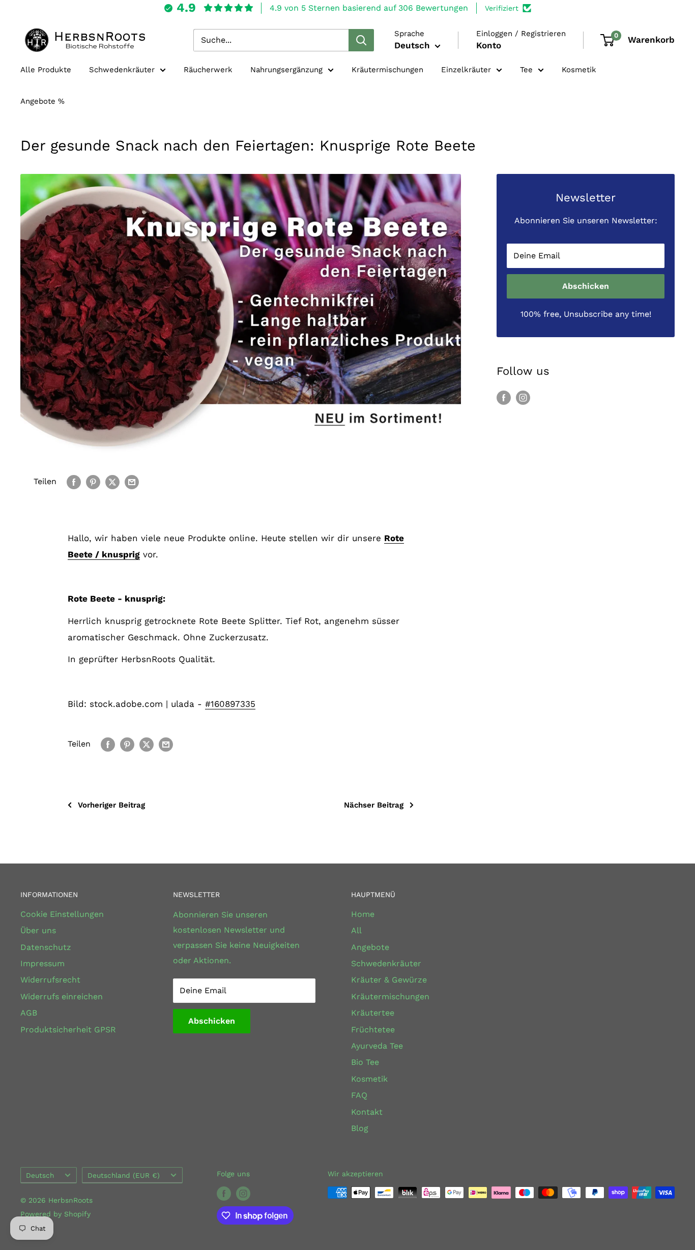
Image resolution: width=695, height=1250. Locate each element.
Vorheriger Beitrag (111, 805)
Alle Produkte (45, 69)
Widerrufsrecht (50, 980)
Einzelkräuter (466, 69)
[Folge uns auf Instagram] (523, 397)
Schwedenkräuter (122, 69)
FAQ (359, 1095)
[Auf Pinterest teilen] (93, 481)
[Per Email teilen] (132, 481)
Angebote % (42, 101)
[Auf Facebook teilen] (74, 481)
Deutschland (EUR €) (124, 1175)
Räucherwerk (208, 69)
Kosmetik (579, 69)
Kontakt (367, 1112)
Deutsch (40, 1175)
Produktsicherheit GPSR (68, 1029)
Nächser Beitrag (373, 805)
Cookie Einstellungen (62, 914)
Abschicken (585, 286)
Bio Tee (365, 1062)
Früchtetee (373, 1029)
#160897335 (230, 704)
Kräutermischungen (387, 69)
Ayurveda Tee (377, 1046)
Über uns (38, 930)
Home (362, 914)
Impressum (42, 963)
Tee (526, 69)
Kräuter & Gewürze (389, 980)
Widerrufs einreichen (61, 996)
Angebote (370, 947)
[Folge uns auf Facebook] (504, 397)
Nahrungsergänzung (286, 69)
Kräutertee (372, 1013)
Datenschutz (45, 947)
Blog (359, 1128)
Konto (488, 45)
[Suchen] (361, 40)
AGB (28, 1013)
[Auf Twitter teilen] (112, 481)
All (356, 930)
